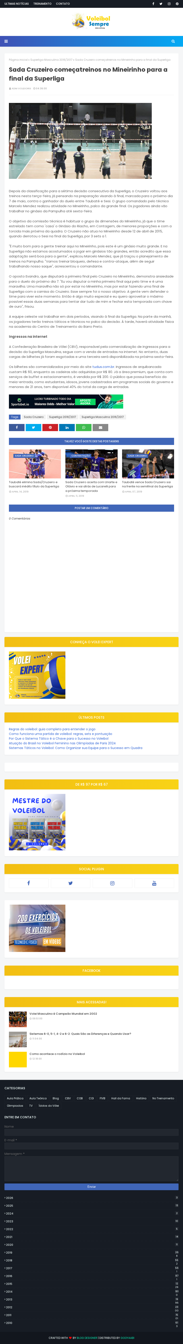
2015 (92, 1284)
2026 (92, 1198)
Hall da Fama (120, 1098)
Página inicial (18, 60)
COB (80, 1098)
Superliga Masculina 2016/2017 (51, 60)
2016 (92, 1276)
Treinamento (42, 4)
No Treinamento (163, 1098)
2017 (92, 1268)
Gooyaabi (127, 1338)
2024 (92, 1213)
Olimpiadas (15, 1106)
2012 (92, 1307)
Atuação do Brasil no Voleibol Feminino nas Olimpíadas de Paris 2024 (62, 743)
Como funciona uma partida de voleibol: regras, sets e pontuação (60, 734)
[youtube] (154, 883)
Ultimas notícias (16, 4)
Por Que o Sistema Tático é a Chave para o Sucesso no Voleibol (58, 738)
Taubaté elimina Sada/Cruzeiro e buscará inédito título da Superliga (34, 484)
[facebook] (153, 4)
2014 (92, 1292)
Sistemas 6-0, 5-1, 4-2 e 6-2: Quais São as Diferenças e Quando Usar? (80, 1034)
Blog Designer (87, 1338)
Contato (63, 4)
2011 (92, 1315)
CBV (68, 1098)
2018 (92, 1260)
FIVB (102, 1098)
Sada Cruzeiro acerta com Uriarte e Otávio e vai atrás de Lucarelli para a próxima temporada (91, 486)
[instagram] (169, 4)
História (141, 1098)
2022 (92, 1229)
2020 (92, 1245)
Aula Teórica (38, 1098)
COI (91, 1098)
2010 (92, 1323)
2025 (92, 1206)
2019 (92, 1252)
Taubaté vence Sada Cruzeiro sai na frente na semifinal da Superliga (147, 484)
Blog (56, 1098)
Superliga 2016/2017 (62, 417)
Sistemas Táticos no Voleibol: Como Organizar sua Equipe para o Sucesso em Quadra (75, 748)
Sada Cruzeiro (34, 417)
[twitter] (161, 4)
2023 (92, 1221)
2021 (92, 1237)
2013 (92, 1299)
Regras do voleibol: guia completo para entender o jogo (52, 729)
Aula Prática (15, 1098)
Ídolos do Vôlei (49, 1106)
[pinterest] (176, 4)
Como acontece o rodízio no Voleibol (57, 1054)
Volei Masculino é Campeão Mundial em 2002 (63, 1014)
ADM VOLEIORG (21, 88)
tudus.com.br (103, 366)
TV (31, 1106)
